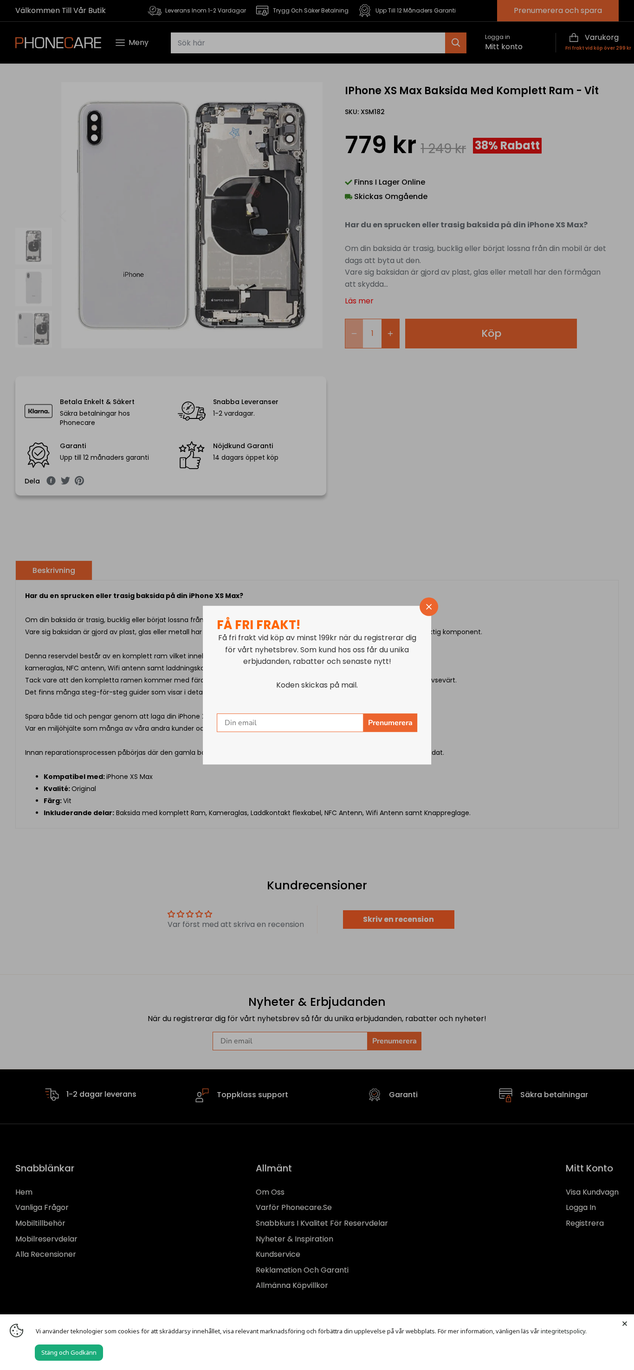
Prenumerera (390, 723)
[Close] (624, 1323)
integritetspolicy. (564, 1331)
